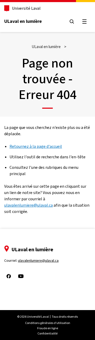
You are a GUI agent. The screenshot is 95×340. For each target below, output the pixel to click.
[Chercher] (71, 21)
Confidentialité (47, 333)
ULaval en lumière (23, 21)
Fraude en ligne (47, 328)
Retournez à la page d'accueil (36, 146)
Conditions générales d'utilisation (47, 323)
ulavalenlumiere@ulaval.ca (28, 205)
